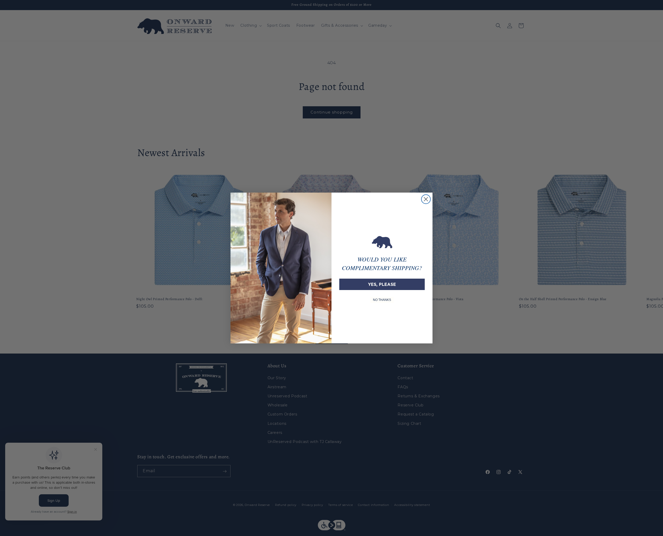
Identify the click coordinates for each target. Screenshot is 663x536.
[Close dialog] (425, 199)
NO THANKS (382, 300)
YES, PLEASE (382, 284)
